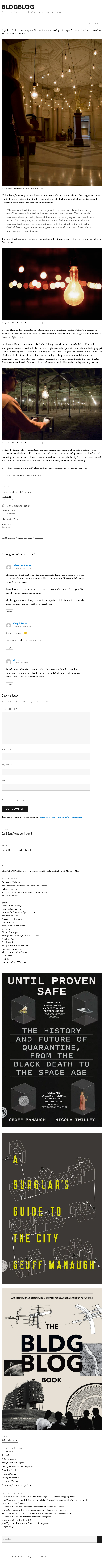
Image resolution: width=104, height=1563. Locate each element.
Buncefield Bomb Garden (16, 492)
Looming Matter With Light (15, 963)
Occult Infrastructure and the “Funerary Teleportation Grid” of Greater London (54, 1500)
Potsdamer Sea (8, 943)
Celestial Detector (10, 889)
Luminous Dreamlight (12, 949)
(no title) (6, 959)
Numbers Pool (8, 939)
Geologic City (10, 519)
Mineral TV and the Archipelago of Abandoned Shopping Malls (47, 1497)
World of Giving (9, 1474)
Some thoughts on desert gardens (16, 1485)
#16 (73, 30)
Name (7, 750)
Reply (9, 611)
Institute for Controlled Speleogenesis (18, 913)
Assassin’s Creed (9, 1470)
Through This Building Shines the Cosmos (20, 936)
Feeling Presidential (10, 1478)
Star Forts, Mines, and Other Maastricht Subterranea (25, 893)
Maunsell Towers (17, 1504)
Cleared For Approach (11, 933)
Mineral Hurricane (10, 896)
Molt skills (6, 1514)
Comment (10, 709)
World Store (7, 929)
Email (7, 765)
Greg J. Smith (20, 624)
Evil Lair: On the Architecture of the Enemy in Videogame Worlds (43, 1514)
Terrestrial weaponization (16, 506)
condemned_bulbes (32, 641)
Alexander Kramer (22, 566)
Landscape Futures (10, 1482)
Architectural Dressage (12, 906)
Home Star (7, 956)
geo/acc (5, 903)
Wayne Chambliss (10, 1510)
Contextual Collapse (11, 883)
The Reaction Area (10, 916)
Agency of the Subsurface (13, 919)
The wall (5, 1455)
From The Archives (13, 1448)
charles (16, 660)
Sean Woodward (9, 1500)
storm (23, 461)
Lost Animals (8, 923)
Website (7, 780)
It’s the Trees (7, 1452)
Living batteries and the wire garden (17, 1467)
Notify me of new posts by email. (16, 800)
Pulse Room (91, 30)
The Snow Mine (26, 1520)
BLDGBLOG (18, 7)
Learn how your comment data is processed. (61, 817)
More (77, 871)
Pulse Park (80, 330)
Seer (3, 899)
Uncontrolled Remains (11, 909)
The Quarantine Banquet (13, 1463)
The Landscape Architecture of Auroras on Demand (24, 886)
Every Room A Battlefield (13, 926)
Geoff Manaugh (8, 538)
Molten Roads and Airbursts (14, 953)
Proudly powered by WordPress (36, 1557)
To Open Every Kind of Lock (15, 946)
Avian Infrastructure (11, 1459)
